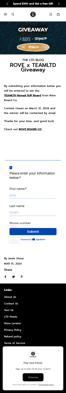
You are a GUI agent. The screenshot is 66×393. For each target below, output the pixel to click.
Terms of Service (14, 343)
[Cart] (58, 14)
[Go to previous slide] (7, 3)
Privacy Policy (12, 330)
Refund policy (12, 336)
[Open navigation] (8, 14)
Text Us (9, 310)
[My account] (50, 14)
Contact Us (11, 303)
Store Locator (12, 323)
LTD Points (10, 317)
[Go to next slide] (59, 3)
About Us (10, 297)
